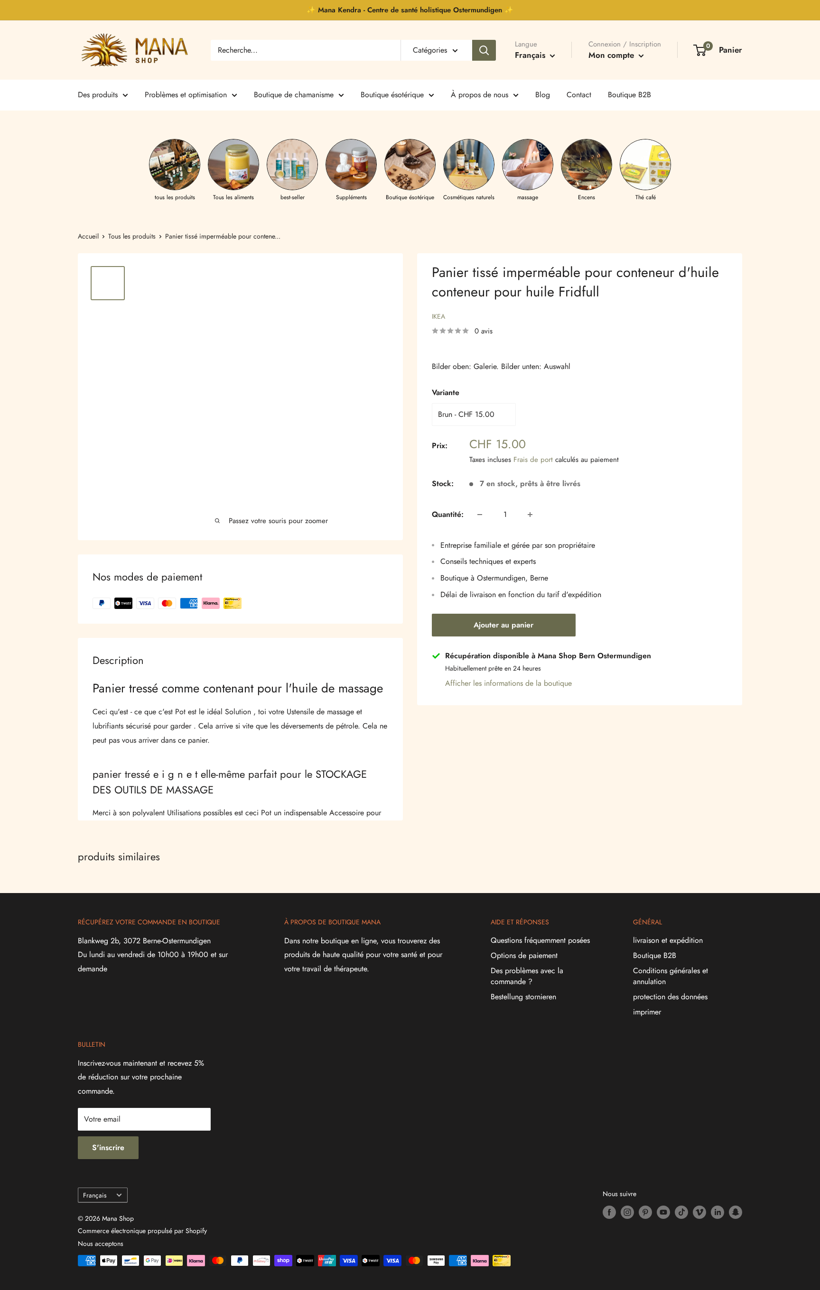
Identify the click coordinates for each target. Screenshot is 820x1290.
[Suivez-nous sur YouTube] (663, 1212)
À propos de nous (479, 94)
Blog (542, 94)
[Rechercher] (484, 50)
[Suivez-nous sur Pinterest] (645, 1212)
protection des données (670, 996)
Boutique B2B (629, 94)
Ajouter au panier (503, 624)
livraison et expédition (668, 940)
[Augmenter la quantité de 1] (530, 515)
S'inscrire (108, 1147)
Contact (579, 94)
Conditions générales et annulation (670, 975)
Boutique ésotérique (392, 94)
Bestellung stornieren (523, 996)
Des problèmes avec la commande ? (527, 975)
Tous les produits (132, 236)
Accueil (88, 236)
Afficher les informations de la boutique (508, 683)
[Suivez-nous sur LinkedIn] (717, 1212)
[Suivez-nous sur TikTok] (681, 1212)
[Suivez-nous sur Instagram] (627, 1212)
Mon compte (612, 55)
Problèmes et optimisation (186, 94)
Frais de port (533, 459)
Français (94, 1195)
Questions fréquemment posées (540, 940)
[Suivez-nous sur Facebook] (609, 1212)
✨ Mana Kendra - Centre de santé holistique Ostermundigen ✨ (410, 10)
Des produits (98, 94)
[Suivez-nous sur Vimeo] (699, 1212)
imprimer (647, 1011)
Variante (445, 392)
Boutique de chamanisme (294, 94)
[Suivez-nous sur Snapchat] (735, 1212)
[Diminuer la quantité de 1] (480, 515)
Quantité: (448, 514)
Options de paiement (524, 955)
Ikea (438, 316)
